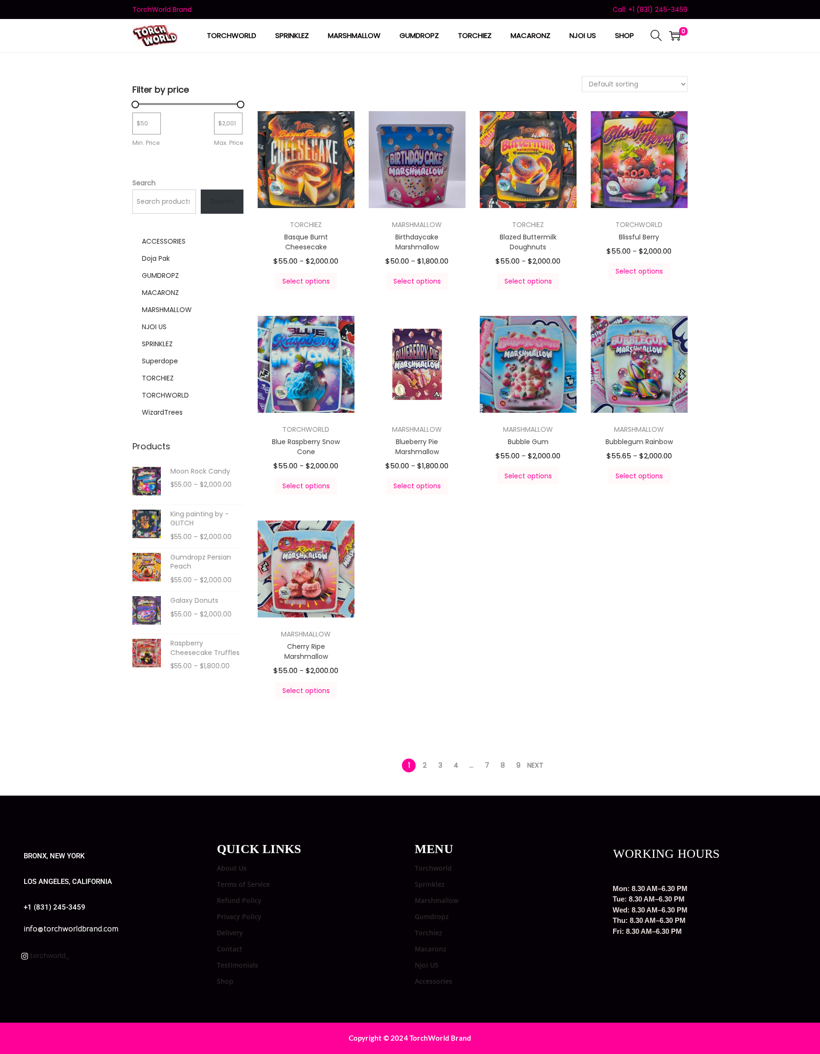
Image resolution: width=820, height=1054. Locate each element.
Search (144, 183)
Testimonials (237, 964)
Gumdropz (432, 916)
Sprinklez (430, 884)
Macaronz (431, 948)
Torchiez (428, 932)
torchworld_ (49, 955)
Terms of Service (243, 884)
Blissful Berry (639, 237)
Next (535, 765)
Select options (306, 281)
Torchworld (433, 868)
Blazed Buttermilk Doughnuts (528, 242)
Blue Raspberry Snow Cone (306, 446)
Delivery (230, 932)
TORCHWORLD (638, 224)
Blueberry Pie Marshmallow (417, 446)
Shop (225, 981)
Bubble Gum (528, 441)
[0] (674, 35)
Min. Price (146, 143)
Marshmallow (436, 900)
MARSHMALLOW (417, 224)
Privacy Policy (239, 916)
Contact (229, 948)
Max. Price (228, 143)
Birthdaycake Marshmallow (417, 242)
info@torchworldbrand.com (71, 929)
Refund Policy (239, 900)
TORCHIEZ (306, 224)
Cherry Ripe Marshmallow (306, 651)
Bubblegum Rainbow (639, 441)
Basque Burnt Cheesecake (306, 242)
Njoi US (426, 964)
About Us (232, 868)
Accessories (433, 981)
